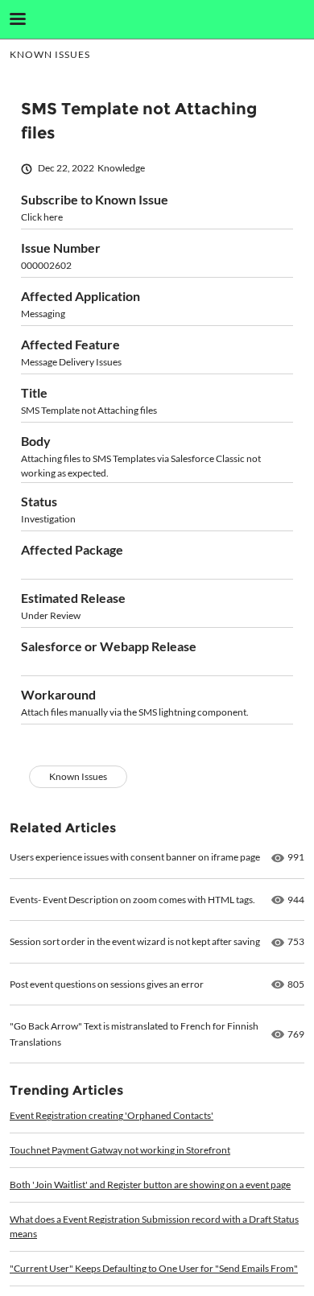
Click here (42, 217)
